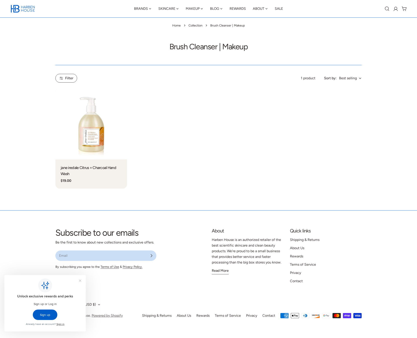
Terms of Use (110, 267)
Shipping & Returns (304, 240)
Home (176, 25)
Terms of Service (303, 264)
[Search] (387, 8)
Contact (296, 281)
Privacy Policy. (132, 267)
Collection (195, 25)
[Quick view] (121, 97)
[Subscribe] (151, 255)
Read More (220, 270)
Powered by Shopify (107, 315)
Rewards (296, 256)
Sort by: (330, 78)
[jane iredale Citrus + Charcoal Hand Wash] (91, 123)
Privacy (295, 273)
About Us (297, 248)
